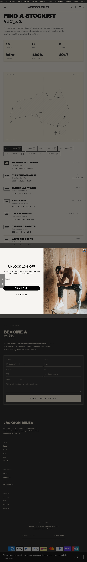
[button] (2, 281)
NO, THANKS (21, 295)
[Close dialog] (84, 250)
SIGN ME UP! (21, 288)
